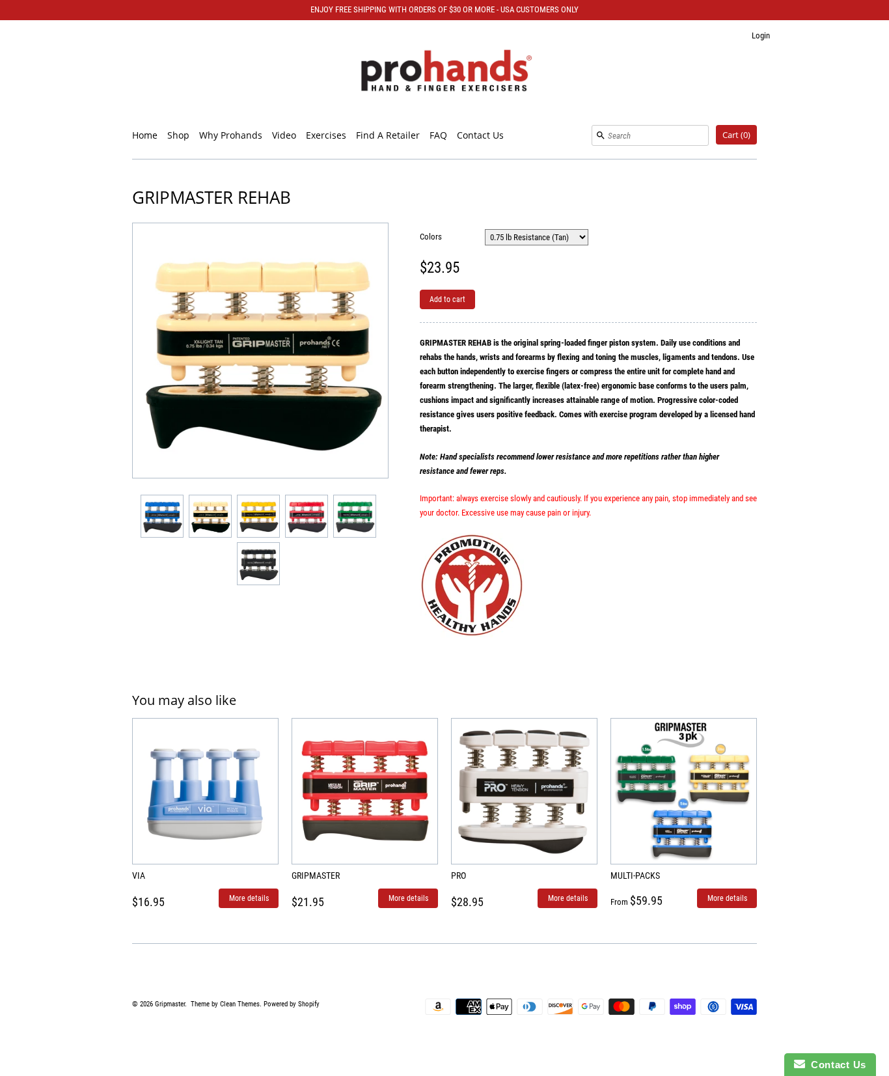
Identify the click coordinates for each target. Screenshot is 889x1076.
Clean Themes (240, 1004)
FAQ (438, 135)
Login (761, 35)
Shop (178, 135)
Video (284, 135)
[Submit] (600, 135)
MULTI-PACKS (635, 875)
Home (144, 135)
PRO (458, 875)
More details (249, 898)
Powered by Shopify (292, 1004)
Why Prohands (230, 135)
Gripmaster (170, 1004)
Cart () (736, 135)
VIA (138, 875)
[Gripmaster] (444, 73)
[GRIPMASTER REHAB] (161, 515)
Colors (431, 236)
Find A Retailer (388, 135)
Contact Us (480, 135)
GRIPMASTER (316, 875)
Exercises (326, 135)
